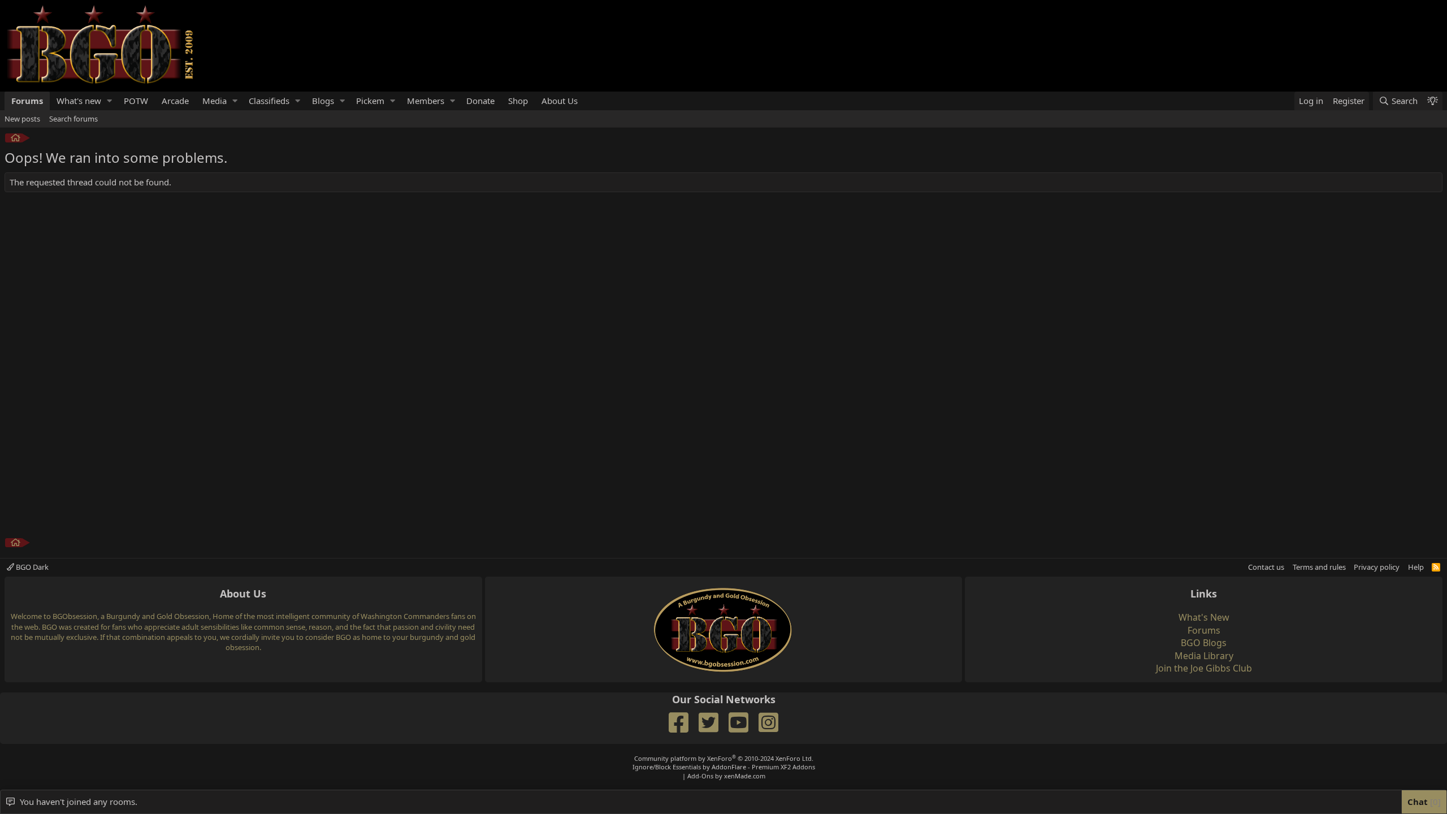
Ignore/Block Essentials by (723, 767)
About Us (559, 100)
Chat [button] (1422, 801)
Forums (27, 100)
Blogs (323, 100)
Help (1416, 567)
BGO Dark (31, 567)
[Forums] (15, 139)
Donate (480, 100)
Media (214, 100)
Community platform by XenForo (723, 758)
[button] (109, 101)
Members (425, 100)
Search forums (73, 119)
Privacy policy (1377, 567)
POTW (136, 100)
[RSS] (1435, 567)
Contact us (1266, 567)
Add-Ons (700, 776)
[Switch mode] (1432, 101)
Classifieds (269, 100)
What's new (79, 100)
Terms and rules (1319, 567)
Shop (518, 100)
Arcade (175, 100)
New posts (22, 119)
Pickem (370, 100)
